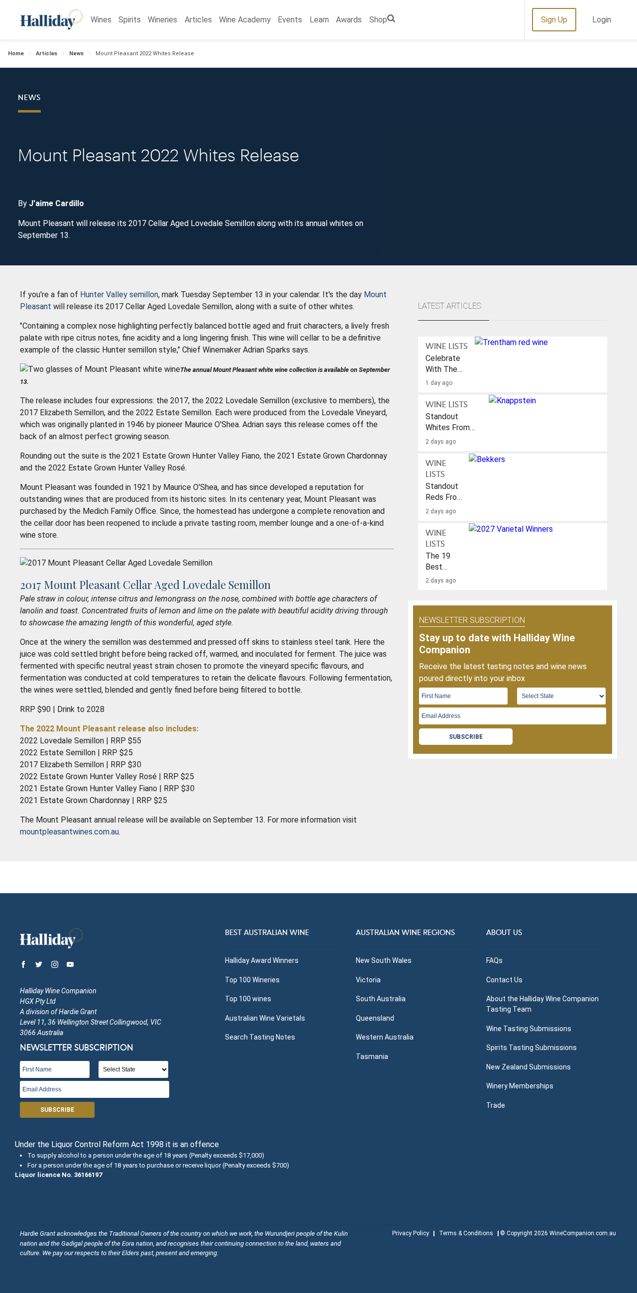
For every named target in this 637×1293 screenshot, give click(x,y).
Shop (378, 19)
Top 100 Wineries (252, 980)
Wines (101, 19)
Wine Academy (245, 19)
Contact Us (504, 980)
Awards (349, 19)
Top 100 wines (248, 999)
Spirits (129, 19)
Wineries (162, 19)
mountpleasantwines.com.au (69, 831)
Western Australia (385, 1037)
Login (601, 19)
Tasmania (372, 1056)
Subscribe (466, 736)
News (76, 53)
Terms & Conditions (466, 1233)
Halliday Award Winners (262, 960)
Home (16, 53)
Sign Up (554, 19)
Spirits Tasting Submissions (531, 1048)
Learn (319, 19)
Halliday (51, 19)
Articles (198, 19)
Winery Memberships (519, 1086)
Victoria (368, 980)
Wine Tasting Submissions (528, 1029)
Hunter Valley (103, 294)
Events (290, 19)
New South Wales (384, 960)
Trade (495, 1105)
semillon (143, 294)
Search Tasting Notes (260, 1037)
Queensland (375, 1018)
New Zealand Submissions (528, 1067)
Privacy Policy (410, 1233)
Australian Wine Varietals (265, 1018)
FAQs (494, 960)
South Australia (381, 999)
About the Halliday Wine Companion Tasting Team (542, 1004)
